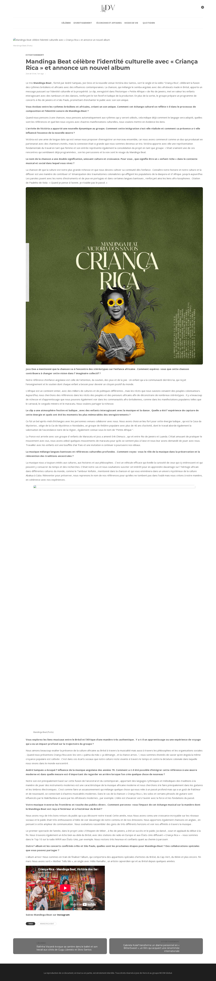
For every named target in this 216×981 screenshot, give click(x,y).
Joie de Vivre (31, 74)
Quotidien (149, 23)
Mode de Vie (131, 23)
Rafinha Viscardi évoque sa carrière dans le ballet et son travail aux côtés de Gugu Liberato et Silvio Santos (67, 948)
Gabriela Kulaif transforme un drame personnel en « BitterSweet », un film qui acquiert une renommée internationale (151, 948)
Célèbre (66, 23)
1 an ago (40, 74)
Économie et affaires (109, 23)
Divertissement (83, 23)
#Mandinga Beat (47, 924)
